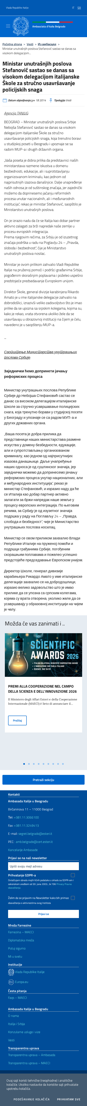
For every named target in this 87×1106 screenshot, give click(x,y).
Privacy (60, 884)
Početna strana (12, 44)
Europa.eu (21, 981)
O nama (13, 1015)
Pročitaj (20, 720)
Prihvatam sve (69, 1099)
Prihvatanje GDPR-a (22, 875)
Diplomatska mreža (21, 940)
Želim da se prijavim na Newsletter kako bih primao (38, 898)
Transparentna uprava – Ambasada (31, 1054)
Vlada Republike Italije (17, 8)
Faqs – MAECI (17, 997)
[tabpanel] (43, 696)
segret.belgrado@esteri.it (35, 833)
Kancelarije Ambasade (23, 849)
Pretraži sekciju (43, 779)
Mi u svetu (15, 956)
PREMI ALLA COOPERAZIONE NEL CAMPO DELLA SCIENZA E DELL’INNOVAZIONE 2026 (42, 689)
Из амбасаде (47, 44)
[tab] (24, 764)
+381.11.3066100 (26, 817)
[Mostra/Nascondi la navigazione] (8, 26)
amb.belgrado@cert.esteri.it (34, 841)
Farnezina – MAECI (21, 932)
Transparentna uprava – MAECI (29, 1063)
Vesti (30, 44)
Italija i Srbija (16, 1023)
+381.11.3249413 (26, 825)
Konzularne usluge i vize (24, 1031)
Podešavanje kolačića (32, 1099)
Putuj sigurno (16, 948)
